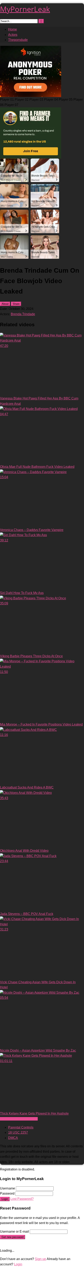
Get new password (12, 1237)
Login (5, 1199)
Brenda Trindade (23, 314)
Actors (12, 34)
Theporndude (18, 40)
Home (12, 29)
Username (7, 1188)
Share (16, 303)
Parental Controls (20, 1127)
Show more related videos (19, 1119)
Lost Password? (22, 1199)
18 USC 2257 (18, 1132)
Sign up (40, 1259)
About (5, 303)
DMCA (13, 1138)
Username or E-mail (14, 1231)
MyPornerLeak (25, 9)
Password (7, 1193)
